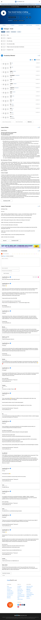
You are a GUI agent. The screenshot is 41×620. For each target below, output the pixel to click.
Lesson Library (3, 6)
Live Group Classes (10, 593)
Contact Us (28, 598)
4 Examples (37, 79)
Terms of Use (36, 617)
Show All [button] (4, 240)
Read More (38, 4)
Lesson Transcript (29, 25)
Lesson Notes (21, 25)
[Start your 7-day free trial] (10, 605)
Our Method (19, 586)
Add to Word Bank (19, 121)
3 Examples (37, 87)
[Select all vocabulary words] (2, 59)
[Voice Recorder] (4, 35)
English (8, 31)
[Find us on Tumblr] (24, 605)
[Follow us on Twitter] (18, 605)
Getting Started (28, 587)
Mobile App (8, 597)
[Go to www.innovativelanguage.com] (20, 615)
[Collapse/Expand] (22, 29)
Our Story (19, 587)
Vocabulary (12, 25)
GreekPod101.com (26, 617)
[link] (28, 6)
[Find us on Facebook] (22, 605)
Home (8, 586)
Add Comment (6, 273)
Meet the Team (20, 589)
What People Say (20, 590)
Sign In (5, 256)
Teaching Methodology (30, 594)
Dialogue (4, 25)
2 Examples (37, 75)
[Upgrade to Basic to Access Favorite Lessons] (21, 17)
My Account (28, 591)
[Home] (20, 2)
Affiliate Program (20, 599)
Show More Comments (6, 573)
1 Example (37, 71)
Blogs (18, 597)
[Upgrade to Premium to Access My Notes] (24, 17)
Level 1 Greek (8, 6)
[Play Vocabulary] (2, 56)
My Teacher (9, 596)
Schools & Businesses (21, 596)
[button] (39, 1)
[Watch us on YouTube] (20, 605)
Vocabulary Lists (9, 590)
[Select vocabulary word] (2, 63)
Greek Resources (10, 594)
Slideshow (30, 121)
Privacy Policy (32, 617)
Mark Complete (12, 17)
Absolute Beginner (21, 20)
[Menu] (1, 1)
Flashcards (8, 589)
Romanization (13, 31)
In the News (19, 593)
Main (3, 31)
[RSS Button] (1, 254)
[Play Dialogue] (2, 29)
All (19, 31)
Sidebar (38, 6)
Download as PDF (6, 200)
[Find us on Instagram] (18, 607)
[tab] (3, 32)
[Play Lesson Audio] (3, 13)
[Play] (2, 35)
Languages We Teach (21, 594)
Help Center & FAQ (29, 586)
